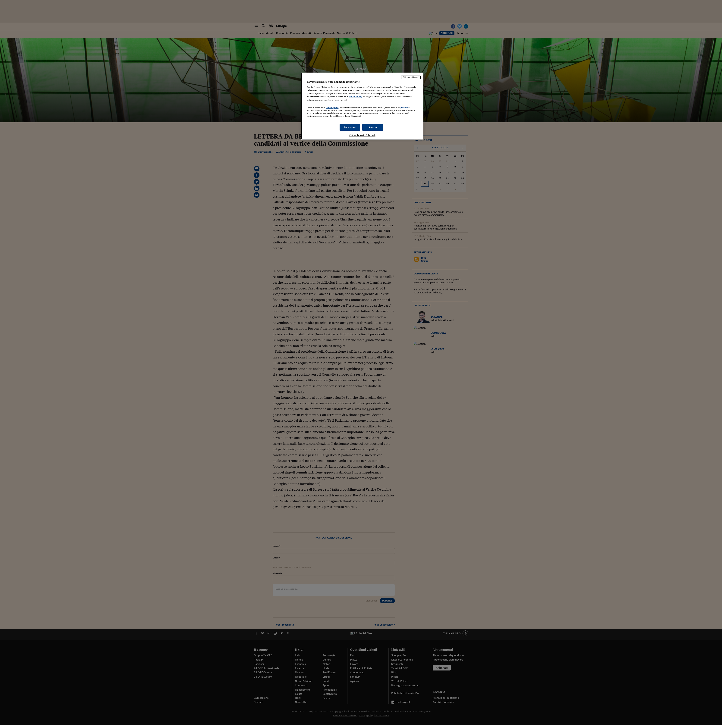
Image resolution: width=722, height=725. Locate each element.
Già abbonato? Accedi (362, 135)
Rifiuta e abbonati (411, 77)
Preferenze (350, 127)
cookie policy (355, 96)
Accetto (373, 127)
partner (404, 107)
